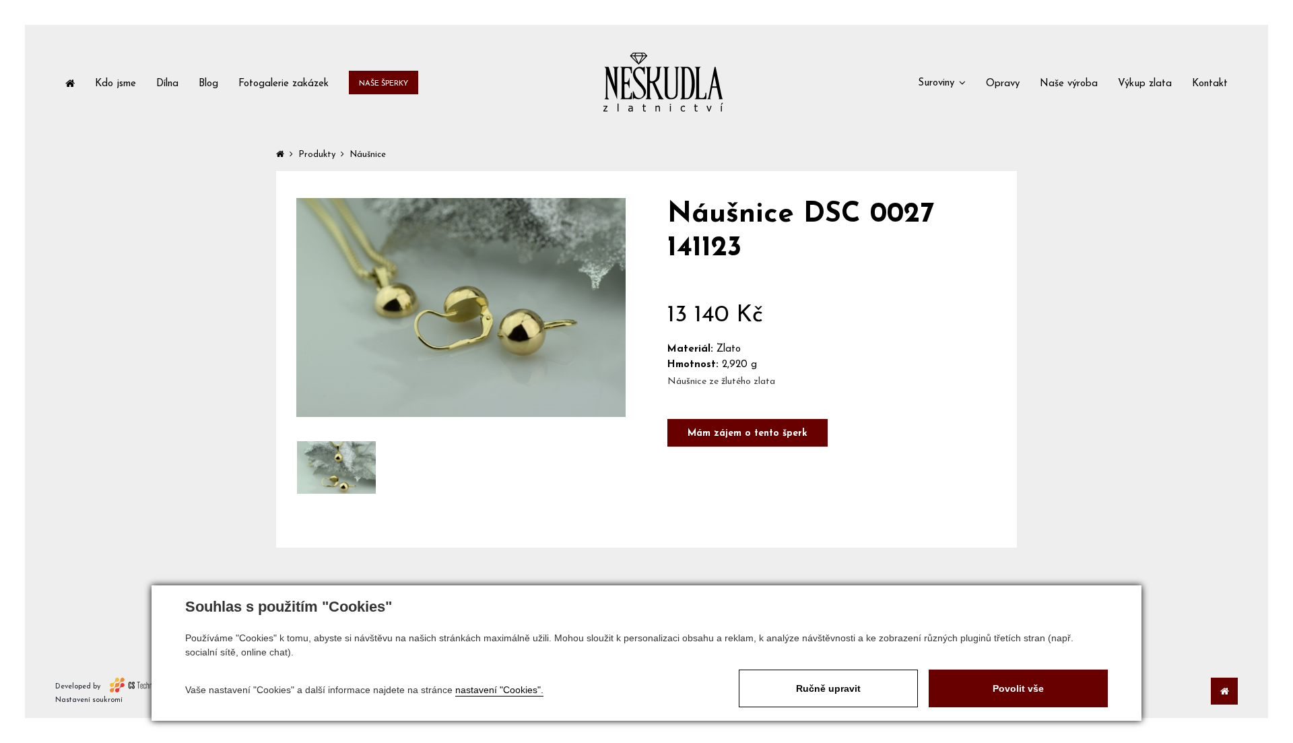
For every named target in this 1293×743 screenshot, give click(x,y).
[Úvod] (70, 82)
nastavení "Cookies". (499, 689)
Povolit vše (1018, 688)
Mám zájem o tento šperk (747, 433)
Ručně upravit (828, 688)
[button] (942, 82)
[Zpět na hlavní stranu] (663, 82)
